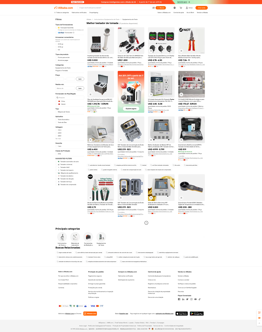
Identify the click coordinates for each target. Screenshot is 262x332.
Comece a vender (183, 280)
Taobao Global (139, 322)
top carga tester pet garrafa (154, 257)
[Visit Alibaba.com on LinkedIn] (183, 299)
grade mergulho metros (110, 169)
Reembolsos (152, 287)
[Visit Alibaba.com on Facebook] (179, 299)
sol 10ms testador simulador (160, 165)
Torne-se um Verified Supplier (187, 287)
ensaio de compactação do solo (132, 169)
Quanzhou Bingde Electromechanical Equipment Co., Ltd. (131, 64)
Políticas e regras (93, 297)
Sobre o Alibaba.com (65, 271)
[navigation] (69, 121)
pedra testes (93, 169)
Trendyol (153, 322)
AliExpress (102, 322)
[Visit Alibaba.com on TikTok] (199, 299)
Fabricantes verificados (125, 276)
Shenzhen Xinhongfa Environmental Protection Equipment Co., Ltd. (131, 156)
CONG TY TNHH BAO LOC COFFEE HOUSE (100, 153)
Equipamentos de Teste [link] (130, 19)
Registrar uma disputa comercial (158, 284)
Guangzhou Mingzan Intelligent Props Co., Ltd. (191, 108)
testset (144, 165)
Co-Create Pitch (63, 280)
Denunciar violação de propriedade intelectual (159, 292)
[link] (259, 312)
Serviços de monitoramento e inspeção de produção (100, 292)
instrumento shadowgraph (145, 252)
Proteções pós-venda (95, 287)
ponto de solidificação (191, 257)
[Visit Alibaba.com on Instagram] (191, 299)
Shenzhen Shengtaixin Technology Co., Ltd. (161, 64)
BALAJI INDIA (91, 110)
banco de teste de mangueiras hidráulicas (134, 261)
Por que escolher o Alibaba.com (68, 276)
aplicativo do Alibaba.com (164, 313)
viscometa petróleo (191, 165)
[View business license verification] (149, 329)
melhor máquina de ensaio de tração (129, 257)
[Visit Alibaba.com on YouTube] (195, 299)
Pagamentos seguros (95, 276)
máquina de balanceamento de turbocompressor (102, 261)
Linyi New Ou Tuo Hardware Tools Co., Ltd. (191, 64)
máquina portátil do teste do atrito (126, 165)
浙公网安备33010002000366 (164, 329)
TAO (147, 322)
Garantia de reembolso (95, 280)
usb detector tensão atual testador (100, 165)
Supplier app (123, 313)
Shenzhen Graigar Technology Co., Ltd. (190, 158)
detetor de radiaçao (174, 257)
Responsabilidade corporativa (67, 284)
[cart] (181, 8)
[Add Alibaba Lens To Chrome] (90, 313)
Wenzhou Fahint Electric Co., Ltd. (158, 110)
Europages (160, 322)
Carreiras (61, 287)
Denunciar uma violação (155, 297)
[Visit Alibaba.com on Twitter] (187, 299)
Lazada (131, 322)
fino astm (177, 165)
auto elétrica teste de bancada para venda (89, 252)
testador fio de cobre (94, 257)
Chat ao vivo (152, 280)
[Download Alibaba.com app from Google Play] (197, 313)
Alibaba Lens (69, 313)
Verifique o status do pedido (187, 284)
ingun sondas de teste (65, 252)
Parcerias (181, 291)
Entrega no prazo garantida (96, 284)
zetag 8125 (109, 257)
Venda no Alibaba (183, 276)
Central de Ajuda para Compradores (159, 276)
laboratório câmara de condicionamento (70, 257)
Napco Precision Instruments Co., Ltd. (160, 153)
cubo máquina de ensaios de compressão (159, 169)
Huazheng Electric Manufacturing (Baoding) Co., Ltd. (100, 64)
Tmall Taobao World (121, 322)
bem (80, 79)
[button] (153, 8)
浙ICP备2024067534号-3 (183, 329)
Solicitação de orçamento (126, 280)
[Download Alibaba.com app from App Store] (182, 313)
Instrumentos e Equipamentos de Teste (106, 19)
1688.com (110, 322)
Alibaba (89, 19)
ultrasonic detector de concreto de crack (120, 252)
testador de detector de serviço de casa (70, 261)
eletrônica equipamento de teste (168, 252)
